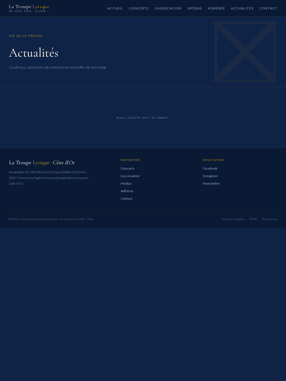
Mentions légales (233, 219)
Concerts (139, 8)
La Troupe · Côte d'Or (42, 162)
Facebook (210, 168)
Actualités (242, 8)
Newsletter (211, 183)
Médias (195, 8)
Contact (268, 8)
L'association (168, 8)
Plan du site (269, 219)
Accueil (115, 8)
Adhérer (216, 8)
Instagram (210, 176)
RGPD (253, 219)
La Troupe (29, 8)
